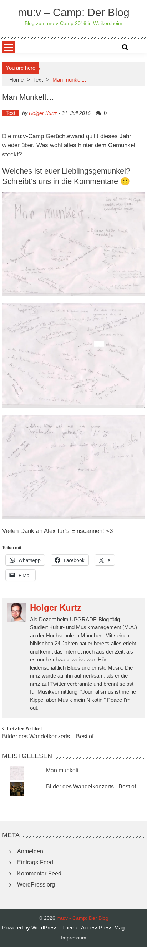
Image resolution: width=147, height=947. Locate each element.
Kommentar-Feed (39, 873)
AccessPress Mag (103, 927)
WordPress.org (36, 885)
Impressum (73, 937)
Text (38, 80)
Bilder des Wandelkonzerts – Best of (47, 736)
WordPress (45, 927)
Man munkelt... (64, 770)
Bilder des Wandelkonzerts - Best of (91, 786)
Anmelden (30, 851)
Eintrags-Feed (35, 862)
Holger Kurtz (43, 113)
